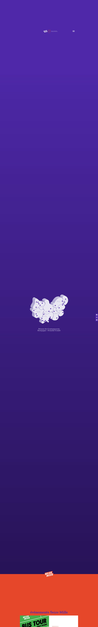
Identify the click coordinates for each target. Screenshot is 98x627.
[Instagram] (96, 317)
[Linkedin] (96, 320)
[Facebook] (96, 315)
